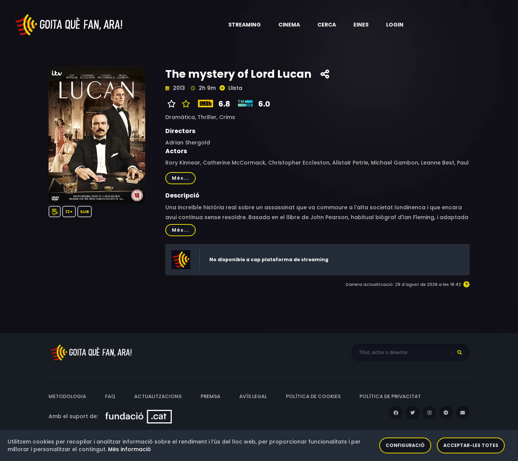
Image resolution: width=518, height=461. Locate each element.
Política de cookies (313, 396)
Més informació (129, 449)
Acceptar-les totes (470, 445)
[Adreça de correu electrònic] (462, 413)
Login (394, 24)
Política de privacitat (390, 396)
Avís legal (253, 396)
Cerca (326, 24)
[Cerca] (459, 352)
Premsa (210, 396)
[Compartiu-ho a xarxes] (324, 74)
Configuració (405, 445)
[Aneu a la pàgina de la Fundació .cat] (138, 416)
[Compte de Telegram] (446, 413)
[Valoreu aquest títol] (184, 104)
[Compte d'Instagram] (429, 413)
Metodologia (67, 396)
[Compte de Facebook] (396, 413)
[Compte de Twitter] (412, 413)
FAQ (110, 396)
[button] (245, 25)
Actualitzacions (158, 396)
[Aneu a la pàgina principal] (69, 24)
